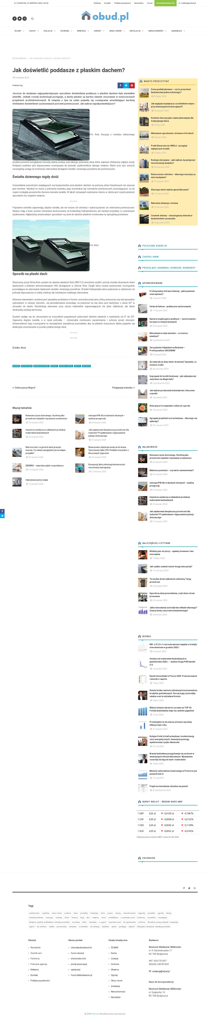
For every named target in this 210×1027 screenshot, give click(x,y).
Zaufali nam (150, 256)
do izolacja (94, 927)
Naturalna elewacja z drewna (164, 203)
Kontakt (107, 3)
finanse (75, 917)
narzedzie (151, 917)
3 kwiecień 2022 (160, 614)
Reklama (97, 3)
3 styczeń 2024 (159, 298)
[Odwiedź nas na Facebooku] (14, 18)
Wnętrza (115, 969)
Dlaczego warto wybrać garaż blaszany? (170, 190)
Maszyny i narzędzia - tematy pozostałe (153, 927)
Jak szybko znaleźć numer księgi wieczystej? (171, 566)
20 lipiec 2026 (160, 96)
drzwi (67, 917)
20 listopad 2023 (160, 586)
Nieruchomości (118, 991)
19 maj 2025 (158, 778)
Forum (150, 3)
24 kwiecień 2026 (162, 167)
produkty (84, 913)
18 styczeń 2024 (160, 410)
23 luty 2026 (159, 125)
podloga (122, 927)
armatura (72, 927)
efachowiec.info (78, 958)
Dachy (114, 953)
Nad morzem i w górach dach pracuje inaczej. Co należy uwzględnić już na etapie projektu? (46, 450)
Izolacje (114, 958)
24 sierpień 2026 (36, 422)
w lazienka (83, 927)
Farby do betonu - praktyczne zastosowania (170, 306)
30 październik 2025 (162, 790)
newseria (92, 922)
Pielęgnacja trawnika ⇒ (123, 387)
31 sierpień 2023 (160, 729)
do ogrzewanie (129, 922)
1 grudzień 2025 (160, 669)
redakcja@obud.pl (188, 3)
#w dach (86, 366)
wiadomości (34, 913)
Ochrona (115, 964)
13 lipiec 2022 (159, 558)
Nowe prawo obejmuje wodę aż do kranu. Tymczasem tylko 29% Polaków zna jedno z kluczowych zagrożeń (108, 450)
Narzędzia (115, 997)
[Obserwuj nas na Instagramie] (24, 18)
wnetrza (67, 913)
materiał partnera (36, 917)
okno (103, 913)
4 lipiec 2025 (158, 700)
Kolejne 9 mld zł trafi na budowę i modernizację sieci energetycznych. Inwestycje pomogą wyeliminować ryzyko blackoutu (172, 739)
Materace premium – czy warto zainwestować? (172, 470)
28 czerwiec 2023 (160, 369)
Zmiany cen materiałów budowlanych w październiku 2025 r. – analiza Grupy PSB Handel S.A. (172, 662)
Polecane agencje (154, 245)
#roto (77, 366)
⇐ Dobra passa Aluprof (23, 387)
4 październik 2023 (161, 340)
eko (88, 917)
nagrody (141, 913)
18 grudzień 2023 (162, 222)
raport (113, 927)
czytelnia (45, 913)
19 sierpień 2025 (161, 181)
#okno (54, 366)
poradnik (151, 913)
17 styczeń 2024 (160, 310)
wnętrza (95, 917)
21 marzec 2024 (161, 194)
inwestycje (162, 917)
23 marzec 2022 (160, 600)
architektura (113, 917)
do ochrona (41, 927)
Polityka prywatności (122, 3)
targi (82, 917)
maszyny (49, 917)
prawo (110, 913)
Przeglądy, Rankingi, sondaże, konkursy (168, 268)
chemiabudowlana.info (81, 947)
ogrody (161, 913)
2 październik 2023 (161, 383)
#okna (16, 366)
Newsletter (139, 3)
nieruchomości (129, 913)
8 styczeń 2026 (159, 651)
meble (51, 927)
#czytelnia (26, 366)
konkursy (141, 917)
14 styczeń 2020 (161, 207)
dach (84, 922)
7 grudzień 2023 (160, 397)
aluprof (132, 927)
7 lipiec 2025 (158, 683)
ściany (118, 913)
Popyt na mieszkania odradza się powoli (169, 786)
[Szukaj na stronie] (32, 18)
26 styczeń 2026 (161, 110)
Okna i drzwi (116, 980)
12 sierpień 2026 (98, 471)
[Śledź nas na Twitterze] (19, 18)
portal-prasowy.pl (79, 964)
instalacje (94, 913)
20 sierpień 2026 (36, 457)
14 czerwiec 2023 (160, 570)
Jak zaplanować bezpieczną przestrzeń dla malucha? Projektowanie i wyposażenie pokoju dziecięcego (108, 433)
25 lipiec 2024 (160, 137)
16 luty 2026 (158, 715)
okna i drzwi (57, 913)
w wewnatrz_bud (128, 917)
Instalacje (115, 986)
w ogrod (102, 922)
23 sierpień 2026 (36, 437)
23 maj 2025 (158, 746)
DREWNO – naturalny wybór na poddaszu (45, 465)
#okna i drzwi (66, 366)
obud (103, 917)
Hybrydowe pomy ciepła (37, 480)
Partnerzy (35, 958)
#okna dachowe (41, 366)
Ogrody (114, 975)
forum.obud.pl (77, 953)
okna (76, 913)
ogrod (31, 927)
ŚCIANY (114, 947)
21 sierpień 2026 (98, 440)
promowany (62, 927)
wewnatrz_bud (115, 922)
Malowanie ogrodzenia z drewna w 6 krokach (172, 133)
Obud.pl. (95, 1014)
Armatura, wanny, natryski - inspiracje (163, 922)
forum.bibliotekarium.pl (81, 975)
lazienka (105, 927)
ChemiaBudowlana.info (165, 3)
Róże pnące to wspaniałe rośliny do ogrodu (170, 406)
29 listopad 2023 (160, 326)
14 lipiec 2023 (160, 153)
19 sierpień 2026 (36, 469)
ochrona (141, 922)
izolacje (59, 917)
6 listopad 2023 (159, 354)
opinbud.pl (75, 969)
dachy (168, 913)
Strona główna (19, 58)
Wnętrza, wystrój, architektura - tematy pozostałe (49, 922)
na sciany (76, 922)
